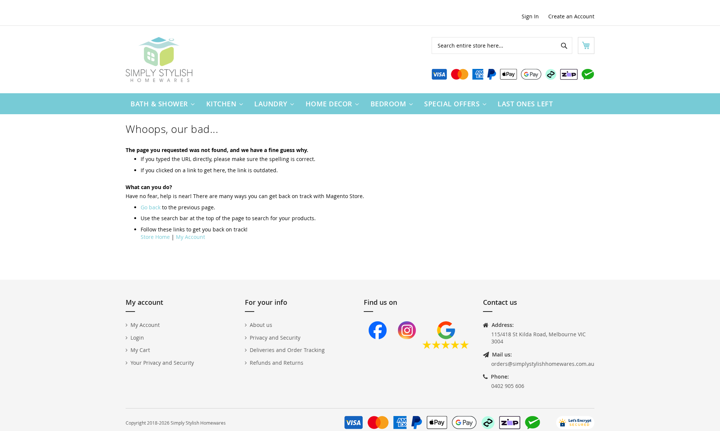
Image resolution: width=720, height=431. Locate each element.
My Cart (140, 349)
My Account (190, 236)
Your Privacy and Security (162, 362)
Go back (150, 207)
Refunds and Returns (276, 362)
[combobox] (502, 45)
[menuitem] (161, 103)
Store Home (155, 236)
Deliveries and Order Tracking (287, 349)
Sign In (530, 16)
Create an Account (571, 16)
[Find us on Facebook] (378, 346)
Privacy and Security (275, 337)
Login (137, 337)
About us (261, 324)
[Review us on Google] (445, 346)
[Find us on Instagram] (407, 346)
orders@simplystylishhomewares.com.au (542, 363)
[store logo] (159, 59)
